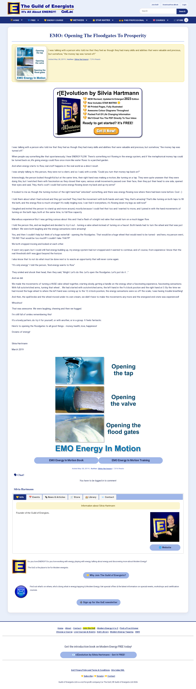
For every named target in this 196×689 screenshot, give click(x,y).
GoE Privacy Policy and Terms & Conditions (90, 670)
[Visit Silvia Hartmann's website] (164, 542)
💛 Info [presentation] (20, 497)
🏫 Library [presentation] (90, 497)
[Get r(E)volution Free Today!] (98, 138)
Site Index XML (117, 670)
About (68, 628)
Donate (100, 676)
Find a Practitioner (129, 628)
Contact (77, 628)
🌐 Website (165, 547)
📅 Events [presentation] (34, 497)
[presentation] (55, 497)
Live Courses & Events (84, 632)
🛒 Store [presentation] (75, 497)
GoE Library (103, 632)
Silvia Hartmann (81, 59)
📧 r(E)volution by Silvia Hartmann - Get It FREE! (98, 654)
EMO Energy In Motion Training (131, 460)
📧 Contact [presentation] (108, 497)
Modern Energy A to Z (107, 628)
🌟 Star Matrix (101, 20)
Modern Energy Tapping (121, 632)
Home (60, 628)
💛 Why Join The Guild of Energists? (106, 575)
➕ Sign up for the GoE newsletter (98, 602)
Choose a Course (64, 632)
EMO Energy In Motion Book (66, 460)
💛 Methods (77, 20)
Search (182, 11)
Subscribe (88, 676)
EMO (137, 632)
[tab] (20, 497)
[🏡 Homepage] (41, 8)
